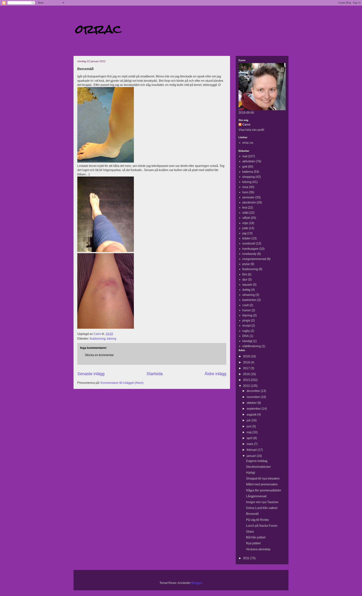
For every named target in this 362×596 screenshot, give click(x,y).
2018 (247, 362)
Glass (250, 531)
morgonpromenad (254, 259)
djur (244, 279)
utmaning (248, 294)
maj (249, 432)
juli (249, 420)
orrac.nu (247, 142)
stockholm (249, 202)
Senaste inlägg (90, 373)
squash (247, 284)
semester (248, 197)
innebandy (249, 253)
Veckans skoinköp (258, 549)
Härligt (250, 472)
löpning (247, 315)
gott (244, 166)
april (250, 438)
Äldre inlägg (215, 373)
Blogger (196, 582)
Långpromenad (256, 496)
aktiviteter (248, 161)
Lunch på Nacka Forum (261, 525)
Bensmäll (252, 513)
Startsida (154, 373)
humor (246, 310)
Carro (246, 124)
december (254, 390)
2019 (247, 356)
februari (252, 449)
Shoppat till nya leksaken (263, 478)
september (254, 408)
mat (244, 156)
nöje (245, 223)
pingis (246, 320)
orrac (98, 29)
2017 (247, 368)
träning (111, 338)
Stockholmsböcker (258, 466)
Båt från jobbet (255, 537)
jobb (245, 228)
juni (249, 426)
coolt (245, 305)
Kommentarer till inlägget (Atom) (121, 382)
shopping (248, 176)
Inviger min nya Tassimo (262, 502)
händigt (247, 341)
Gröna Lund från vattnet (261, 508)
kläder (246, 238)
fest (244, 207)
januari (252, 455)
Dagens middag (256, 461)
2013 (247, 380)
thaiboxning (97, 338)
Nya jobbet (253, 543)
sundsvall (248, 243)
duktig (246, 289)
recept (246, 325)
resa (245, 187)
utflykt (246, 217)
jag (244, 233)
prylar (246, 264)
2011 (246, 558)
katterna (247, 171)
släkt (245, 212)
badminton (249, 299)
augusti (252, 414)
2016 (247, 374)
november (254, 397)
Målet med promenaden (262, 484)
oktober (252, 402)
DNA (245, 336)
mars (250, 444)
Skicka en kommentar (99, 355)
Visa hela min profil (251, 129)
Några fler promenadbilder (263, 490)
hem (245, 192)
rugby (246, 330)
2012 (247, 385)
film (244, 274)
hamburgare (250, 248)
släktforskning (251, 346)
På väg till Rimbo (257, 519)
